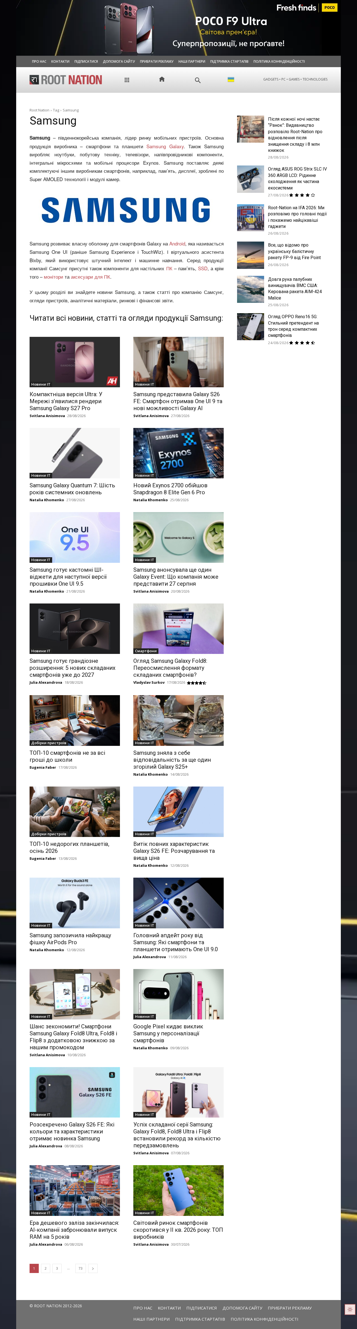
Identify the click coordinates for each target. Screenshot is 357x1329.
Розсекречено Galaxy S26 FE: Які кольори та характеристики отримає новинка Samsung (72, 1131)
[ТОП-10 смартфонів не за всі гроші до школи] (75, 720)
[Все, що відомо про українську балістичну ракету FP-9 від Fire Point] (250, 255)
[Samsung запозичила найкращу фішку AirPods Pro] (75, 903)
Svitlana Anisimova (47, 415)
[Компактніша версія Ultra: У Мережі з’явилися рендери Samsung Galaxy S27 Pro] (75, 362)
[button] (198, 80)
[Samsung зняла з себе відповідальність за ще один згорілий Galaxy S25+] (178, 720)
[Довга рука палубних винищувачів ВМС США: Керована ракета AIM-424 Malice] (250, 289)
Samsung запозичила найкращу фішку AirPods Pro (70, 939)
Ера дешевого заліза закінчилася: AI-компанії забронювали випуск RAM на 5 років (74, 1230)
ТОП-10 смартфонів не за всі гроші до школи (67, 756)
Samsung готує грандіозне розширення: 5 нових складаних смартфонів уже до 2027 (72, 668)
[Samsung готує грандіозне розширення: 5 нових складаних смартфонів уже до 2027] (75, 628)
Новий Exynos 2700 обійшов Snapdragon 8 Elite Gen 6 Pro (170, 489)
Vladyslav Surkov (149, 682)
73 (81, 1268)
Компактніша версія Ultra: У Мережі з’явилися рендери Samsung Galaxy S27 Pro (66, 401)
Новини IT (40, 384)
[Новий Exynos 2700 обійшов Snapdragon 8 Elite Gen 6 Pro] (178, 453)
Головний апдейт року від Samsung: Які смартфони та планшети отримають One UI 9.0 (175, 942)
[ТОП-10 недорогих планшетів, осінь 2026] (75, 812)
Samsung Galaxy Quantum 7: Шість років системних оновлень (72, 489)
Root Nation (39, 110)
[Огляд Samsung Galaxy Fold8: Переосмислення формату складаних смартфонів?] (178, 628)
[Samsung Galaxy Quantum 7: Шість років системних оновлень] (75, 453)
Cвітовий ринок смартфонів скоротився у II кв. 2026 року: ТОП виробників (178, 1230)
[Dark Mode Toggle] (350, 1309)
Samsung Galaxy (165, 146)
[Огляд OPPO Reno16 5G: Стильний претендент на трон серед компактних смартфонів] (250, 326)
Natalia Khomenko (47, 499)
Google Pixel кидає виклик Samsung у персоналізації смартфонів (168, 1033)
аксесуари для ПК (90, 276)
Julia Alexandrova (46, 682)
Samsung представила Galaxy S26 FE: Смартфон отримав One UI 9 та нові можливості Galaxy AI (177, 401)
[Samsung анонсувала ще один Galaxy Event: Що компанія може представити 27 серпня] (178, 537)
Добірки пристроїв (48, 742)
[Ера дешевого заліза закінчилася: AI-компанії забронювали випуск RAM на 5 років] (75, 1190)
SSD (203, 268)
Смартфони (146, 650)
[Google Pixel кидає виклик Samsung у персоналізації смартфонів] (178, 994)
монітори (53, 276)
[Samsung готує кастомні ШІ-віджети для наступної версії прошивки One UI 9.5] (75, 537)
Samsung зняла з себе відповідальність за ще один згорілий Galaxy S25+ (172, 759)
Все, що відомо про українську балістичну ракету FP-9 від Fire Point (294, 251)
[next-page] (93, 1268)
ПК (169, 268)
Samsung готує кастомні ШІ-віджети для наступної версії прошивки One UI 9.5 (68, 576)
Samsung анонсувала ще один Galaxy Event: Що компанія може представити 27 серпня (175, 576)
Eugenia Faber (43, 767)
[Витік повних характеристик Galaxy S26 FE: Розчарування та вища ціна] (178, 812)
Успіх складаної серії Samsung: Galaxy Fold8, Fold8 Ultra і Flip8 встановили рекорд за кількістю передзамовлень (177, 1135)
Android (177, 243)
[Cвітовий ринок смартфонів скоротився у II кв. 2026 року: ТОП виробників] (178, 1190)
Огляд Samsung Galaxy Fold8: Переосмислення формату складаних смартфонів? (170, 668)
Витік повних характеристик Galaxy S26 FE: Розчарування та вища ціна (174, 851)
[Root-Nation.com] (66, 79)
